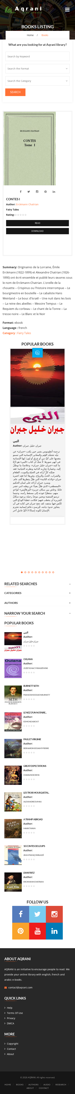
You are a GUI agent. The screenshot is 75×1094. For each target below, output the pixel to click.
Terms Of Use (15, 1013)
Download (37, 231)
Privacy (11, 1018)
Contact (11, 1048)
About (10, 1054)
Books (19, 1084)
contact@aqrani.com (20, 987)
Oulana (28, 659)
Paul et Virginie (32, 739)
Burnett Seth (31, 685)
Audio (46, 1084)
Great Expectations (34, 765)
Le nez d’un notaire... (34, 712)
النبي (16, 441)
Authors (33, 1084)
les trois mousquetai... (36, 792)
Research (60, 1084)
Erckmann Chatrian (27, 204)
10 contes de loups (34, 846)
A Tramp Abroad (33, 819)
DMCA (10, 1023)
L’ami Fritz (29, 872)
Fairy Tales (17, 333)
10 (53, 572)
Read (37, 223)
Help (9, 1007)
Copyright (12, 1043)
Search (15, 92)
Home (30, 35)
